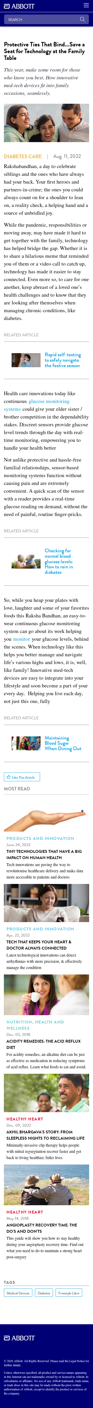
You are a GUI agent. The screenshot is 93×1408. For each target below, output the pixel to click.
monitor (22, 638)
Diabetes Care (23, 156)
